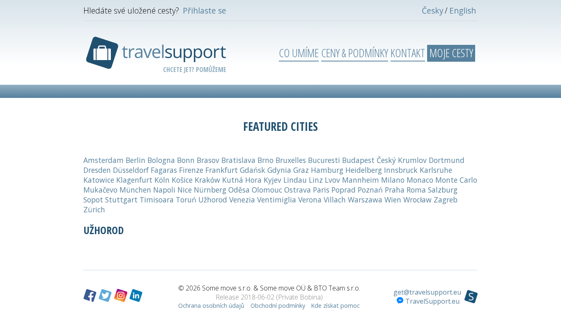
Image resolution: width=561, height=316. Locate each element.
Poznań (370, 190)
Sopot (93, 199)
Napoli (164, 190)
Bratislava (238, 160)
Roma (416, 190)
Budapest (358, 160)
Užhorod (212, 199)
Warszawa (365, 199)
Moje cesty (451, 52)
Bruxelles (291, 160)
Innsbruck (401, 170)
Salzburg (443, 190)
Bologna (161, 160)
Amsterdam (103, 160)
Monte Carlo (456, 180)
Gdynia (279, 170)
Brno (266, 160)
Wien (392, 199)
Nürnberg (210, 190)
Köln (162, 180)
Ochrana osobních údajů (211, 305)
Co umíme (299, 52)
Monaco (420, 180)
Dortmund (446, 160)
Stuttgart (121, 199)
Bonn (186, 160)
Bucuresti (324, 160)
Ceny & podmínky (354, 52)
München (135, 190)
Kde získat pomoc (335, 305)
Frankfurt (221, 170)
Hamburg (327, 170)
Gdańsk (252, 170)
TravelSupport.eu (432, 301)
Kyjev (272, 180)
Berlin (135, 160)
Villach (335, 199)
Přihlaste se (204, 10)
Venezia (242, 199)
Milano (393, 180)
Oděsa (239, 190)
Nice (184, 190)
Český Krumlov (402, 160)
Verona (310, 199)
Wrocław (417, 199)
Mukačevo (100, 190)
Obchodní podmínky (278, 305)
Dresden (97, 170)
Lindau (295, 180)
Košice (182, 180)
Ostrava (297, 190)
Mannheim (360, 180)
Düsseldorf (131, 170)
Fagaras (164, 170)
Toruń (186, 199)
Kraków (207, 180)
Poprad (343, 190)
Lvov (332, 180)
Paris (321, 190)
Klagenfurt (134, 180)
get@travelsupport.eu (427, 292)
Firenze (191, 170)
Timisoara (157, 199)
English (462, 10)
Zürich (94, 209)
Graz (301, 170)
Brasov (208, 160)
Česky (433, 10)
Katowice (98, 180)
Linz (316, 180)
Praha (395, 190)
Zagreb (446, 199)
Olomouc (267, 190)
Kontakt (408, 52)
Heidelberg (363, 170)
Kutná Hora (242, 180)
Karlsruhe (436, 170)
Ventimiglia (276, 199)
